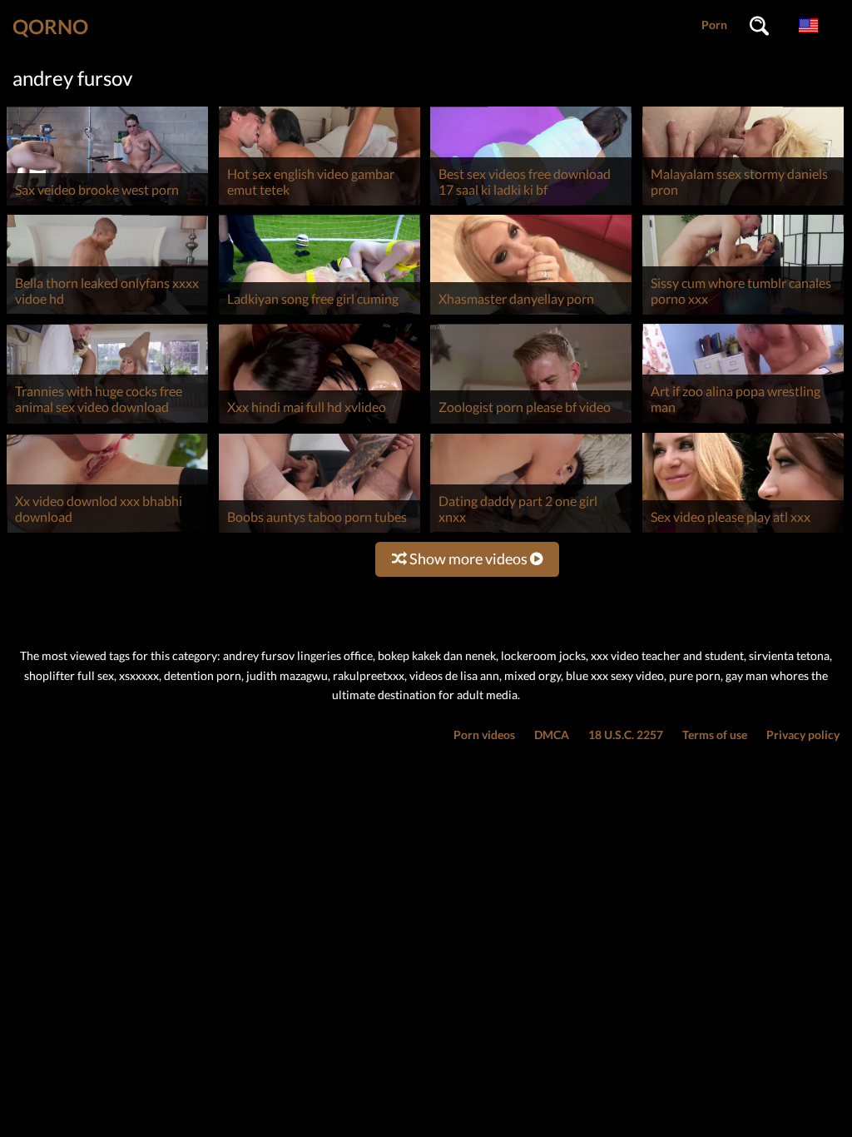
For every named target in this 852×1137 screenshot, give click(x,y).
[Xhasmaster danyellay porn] (531, 314)
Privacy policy (803, 734)
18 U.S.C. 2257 (625, 734)
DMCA (551, 734)
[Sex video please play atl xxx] (743, 532)
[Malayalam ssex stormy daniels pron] (743, 205)
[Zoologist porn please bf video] (531, 423)
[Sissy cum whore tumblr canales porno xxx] (743, 314)
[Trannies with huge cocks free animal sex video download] (107, 423)
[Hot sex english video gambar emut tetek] (319, 205)
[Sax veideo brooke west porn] (107, 205)
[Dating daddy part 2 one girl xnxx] (531, 532)
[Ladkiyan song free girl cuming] (319, 314)
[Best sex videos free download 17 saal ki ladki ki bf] (531, 205)
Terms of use (714, 734)
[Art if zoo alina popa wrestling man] (743, 423)
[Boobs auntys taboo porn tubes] (319, 532)
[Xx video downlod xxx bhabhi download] (107, 532)
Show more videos (468, 558)
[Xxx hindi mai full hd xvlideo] (319, 423)
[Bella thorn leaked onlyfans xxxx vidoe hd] (107, 314)
